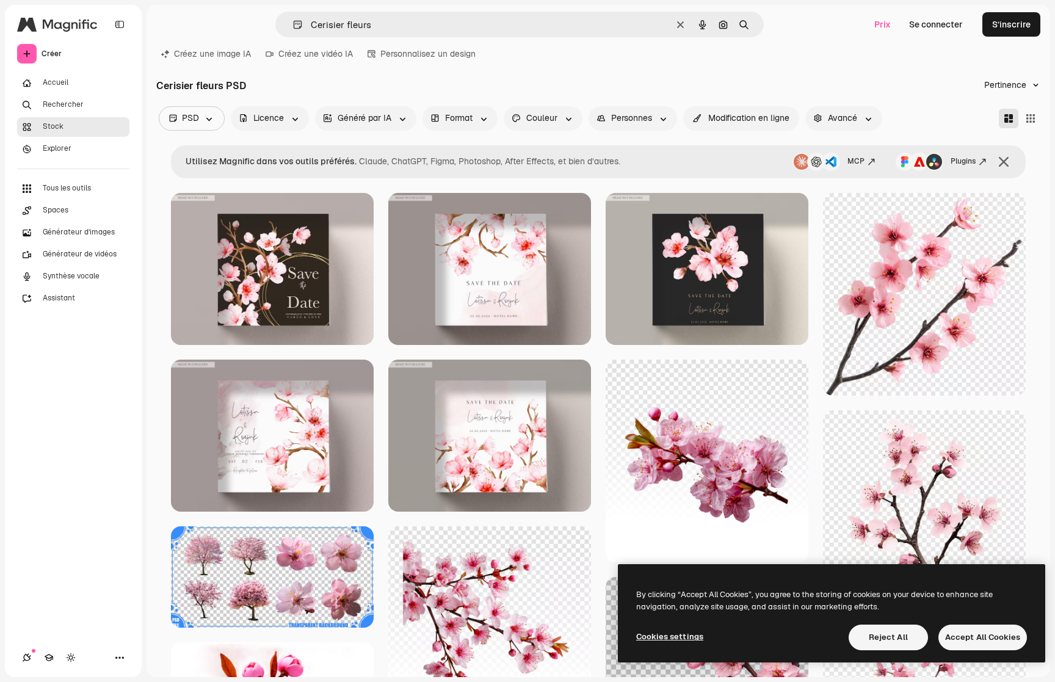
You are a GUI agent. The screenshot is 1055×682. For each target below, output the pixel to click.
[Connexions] (27, 657)
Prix (882, 24)
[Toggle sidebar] (119, 24)
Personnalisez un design (428, 53)
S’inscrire (1011, 24)
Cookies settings (669, 636)
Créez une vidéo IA (315, 53)
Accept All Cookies (982, 637)
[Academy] (49, 657)
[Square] (1030, 118)
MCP (856, 161)
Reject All (888, 637)
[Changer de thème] (71, 657)
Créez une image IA (212, 53)
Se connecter (936, 24)
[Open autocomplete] (293, 24)
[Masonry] (1008, 118)
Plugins (963, 161)
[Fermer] (1003, 161)
